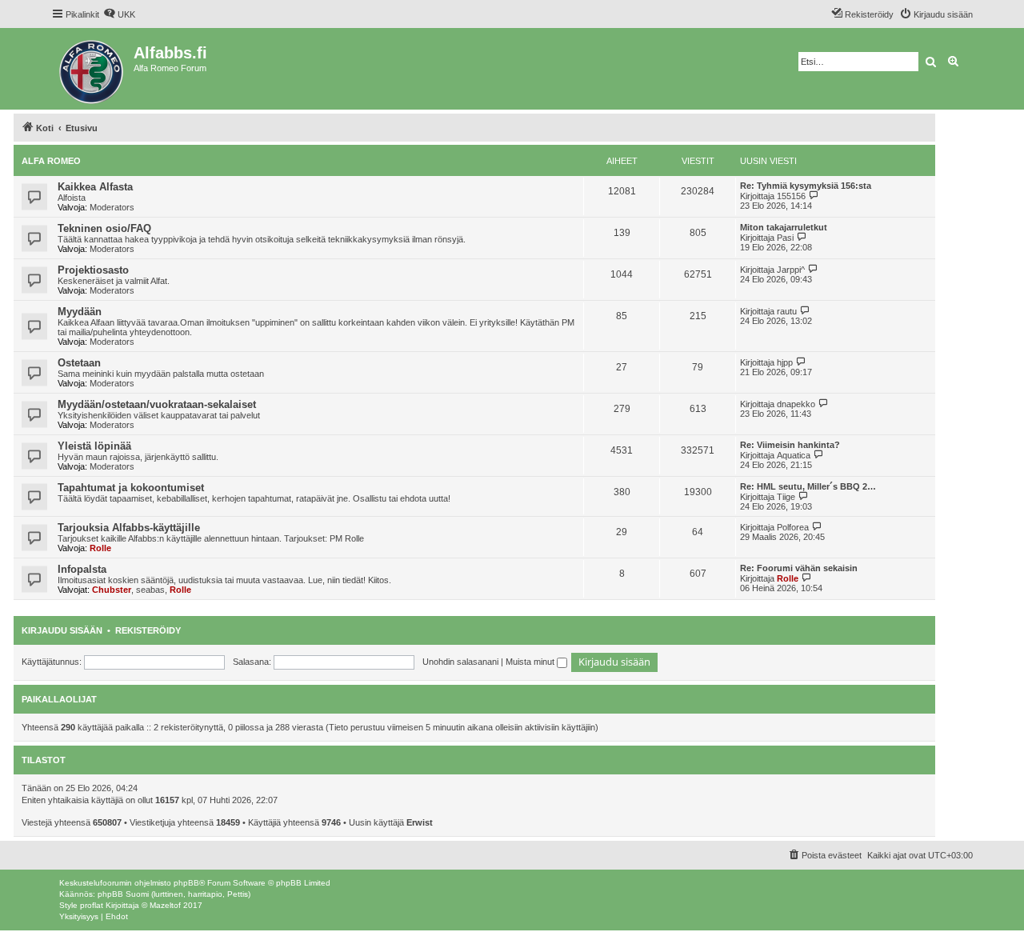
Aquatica (793, 455)
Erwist (419, 822)
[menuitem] (119, 14)
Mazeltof (165, 905)
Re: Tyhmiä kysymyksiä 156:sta (805, 185)
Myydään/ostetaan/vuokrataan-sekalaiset (157, 404)
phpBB (186, 882)
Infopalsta (82, 569)
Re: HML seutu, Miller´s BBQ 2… (808, 486)
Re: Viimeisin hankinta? (790, 445)
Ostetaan (79, 363)
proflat (91, 905)
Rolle (100, 548)
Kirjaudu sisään (62, 630)
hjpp (785, 362)
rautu (787, 311)
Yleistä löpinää (94, 446)
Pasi (785, 237)
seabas (150, 589)
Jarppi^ (791, 269)
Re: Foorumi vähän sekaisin (799, 568)
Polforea (793, 527)
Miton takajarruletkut (783, 227)
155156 (791, 196)
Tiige (786, 497)
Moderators (112, 207)
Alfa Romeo (51, 161)
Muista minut (531, 661)
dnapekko (796, 404)
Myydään (80, 312)
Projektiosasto (93, 270)
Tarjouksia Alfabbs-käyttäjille (129, 528)
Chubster (111, 589)
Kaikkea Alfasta (95, 187)
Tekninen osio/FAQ (104, 228)
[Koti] (92, 69)
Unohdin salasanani (460, 661)
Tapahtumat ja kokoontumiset (131, 488)
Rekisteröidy (148, 630)
